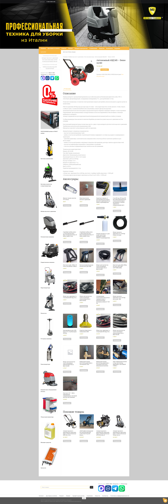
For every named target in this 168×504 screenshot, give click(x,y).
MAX (50, 73)
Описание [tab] (68, 88)
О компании (93, 48)
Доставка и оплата (54, 48)
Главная (43, 48)
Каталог (41, 496)
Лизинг (70, 48)
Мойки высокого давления (76, 57)
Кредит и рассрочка (81, 48)
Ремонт (63, 48)
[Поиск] (73, 30)
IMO (53, 73)
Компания (90, 496)
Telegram (43, 74)
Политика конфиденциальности (119, 496)
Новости (101, 48)
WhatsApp (52, 74)
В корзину (104, 69)
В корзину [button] (67, 205)
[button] (91, 61)
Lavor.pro (42, 1)
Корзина (117, 48)
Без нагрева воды (69, 52)
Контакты (109, 48)
